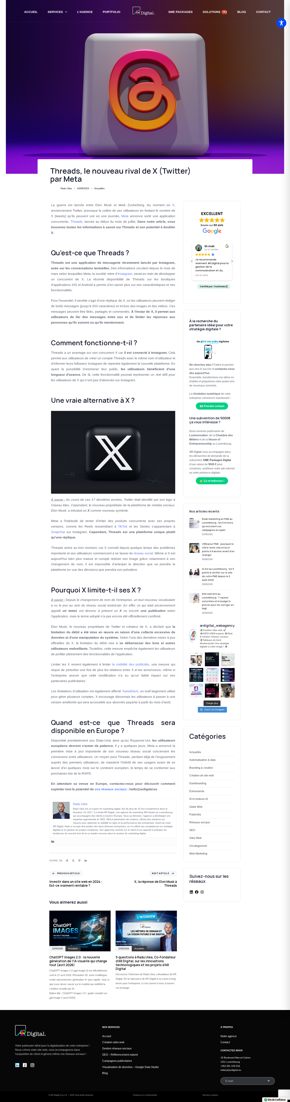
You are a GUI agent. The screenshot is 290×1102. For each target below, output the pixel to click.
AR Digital (195, 451)
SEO (192, 830)
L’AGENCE (85, 12)
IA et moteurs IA (198, 799)
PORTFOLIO (111, 12)
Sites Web (195, 838)
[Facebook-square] (25, 1065)
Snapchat (58, 532)
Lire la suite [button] (201, 275)
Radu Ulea (66, 188)
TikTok (122, 526)
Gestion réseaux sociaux (117, 1048)
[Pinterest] (79, 860)
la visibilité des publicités (130, 664)
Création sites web (113, 1042)
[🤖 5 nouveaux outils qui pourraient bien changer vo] (212, 690)
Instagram (125, 274)
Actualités (99, 188)
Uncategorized (198, 845)
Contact (225, 1042)
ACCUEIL (31, 12)
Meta (125, 216)
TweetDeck (130, 691)
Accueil (106, 1036)
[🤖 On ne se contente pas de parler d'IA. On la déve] (212, 659)
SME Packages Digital (217, 460)
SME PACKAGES (180, 12)
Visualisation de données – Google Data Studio (130, 1066)
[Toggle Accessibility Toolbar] (281, 23)
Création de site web (201, 775)
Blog (105, 1073)
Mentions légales (210, 1095)
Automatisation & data (202, 759)
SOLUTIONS (214, 12)
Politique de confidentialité (145, 1095)
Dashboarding (197, 783)
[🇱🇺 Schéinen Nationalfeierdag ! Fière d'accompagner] (228, 659)
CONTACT (263, 12)
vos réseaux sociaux (111, 789)
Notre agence (229, 1036)
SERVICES (55, 12)
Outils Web (195, 806)
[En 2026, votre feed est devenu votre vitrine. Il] (196, 659)
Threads (76, 221)
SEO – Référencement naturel (120, 1054)
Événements (196, 791)
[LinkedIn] (191, 893)
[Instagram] (202, 893)
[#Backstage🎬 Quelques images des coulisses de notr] (228, 690)
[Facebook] (67, 860)
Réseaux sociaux (199, 822)
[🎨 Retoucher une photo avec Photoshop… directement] (196, 690)
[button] (231, 261)
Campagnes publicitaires (117, 1060)
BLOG (241, 12)
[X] (73, 860)
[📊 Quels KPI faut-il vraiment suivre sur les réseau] (212, 675)
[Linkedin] (52, 841)
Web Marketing (198, 853)
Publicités (195, 814)
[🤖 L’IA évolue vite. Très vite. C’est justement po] (196, 675)
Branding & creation (201, 767)
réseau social (143, 553)
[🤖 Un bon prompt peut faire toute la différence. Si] (228, 675)
